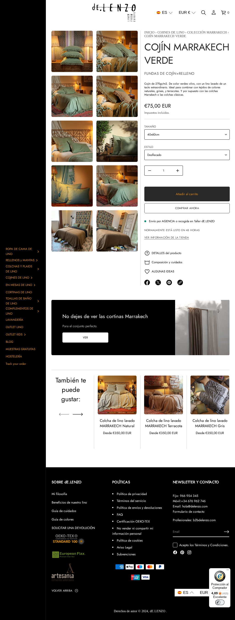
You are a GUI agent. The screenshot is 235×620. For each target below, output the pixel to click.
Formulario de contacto (188, 511)
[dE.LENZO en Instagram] (189, 553)
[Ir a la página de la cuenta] (214, 13)
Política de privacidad (132, 494)
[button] (165, 12)
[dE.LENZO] (114, 12)
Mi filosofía (59, 494)
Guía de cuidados (64, 511)
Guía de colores (63, 519)
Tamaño (150, 126)
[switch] (219, 602)
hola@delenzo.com (195, 506)
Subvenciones (126, 554)
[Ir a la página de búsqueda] (204, 13)
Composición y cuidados (167, 262)
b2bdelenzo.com (204, 520)
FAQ (120, 514)
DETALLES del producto (166, 253)
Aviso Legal (124, 547)
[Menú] (227, 571)
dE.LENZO (158, 611)
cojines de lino (170, 32)
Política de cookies (130, 540)
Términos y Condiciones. (212, 545)
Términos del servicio (131, 500)
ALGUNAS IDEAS (163, 271)
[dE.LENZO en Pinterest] (182, 553)
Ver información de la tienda (166, 237)
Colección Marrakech (207, 32)
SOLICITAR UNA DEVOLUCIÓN (73, 528)
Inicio (149, 32)
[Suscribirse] (226, 531)
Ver (85, 337)
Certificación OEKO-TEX (133, 521)
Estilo (148, 147)
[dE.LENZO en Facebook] (175, 553)
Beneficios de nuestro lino (69, 502)
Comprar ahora (187, 208)
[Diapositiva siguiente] (78, 414)
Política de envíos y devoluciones (139, 507)
